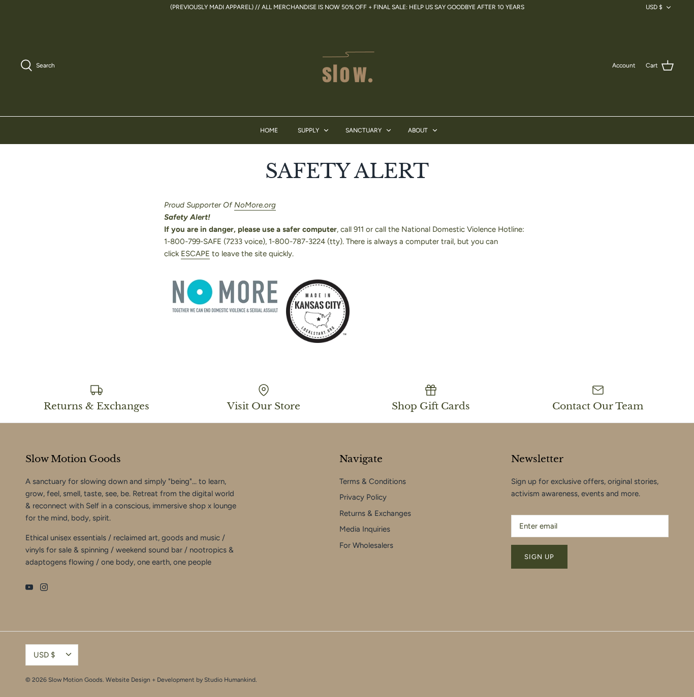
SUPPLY (308, 130)
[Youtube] (29, 587)
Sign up (539, 557)
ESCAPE (195, 253)
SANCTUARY (363, 130)
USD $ (654, 7)
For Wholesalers (366, 545)
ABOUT (418, 130)
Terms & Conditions (372, 481)
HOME (269, 130)
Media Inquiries (364, 529)
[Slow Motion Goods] (347, 65)
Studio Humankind (230, 679)
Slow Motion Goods (75, 679)
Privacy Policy (363, 497)
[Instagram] (44, 587)
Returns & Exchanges (375, 513)
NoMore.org (255, 205)
